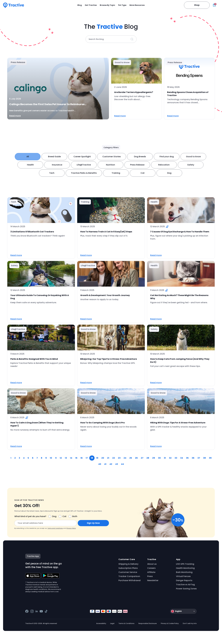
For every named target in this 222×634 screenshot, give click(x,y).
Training (116, 172)
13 (66, 457)
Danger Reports (184, 580)
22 (113, 457)
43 (116, 464)
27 (142, 457)
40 (99, 464)
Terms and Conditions (55, 528)
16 (81, 457)
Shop (197, 5)
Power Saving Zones (186, 588)
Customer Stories (111, 156)
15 (76, 457)
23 (119, 457)
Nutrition (110, 164)
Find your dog (167, 156)
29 (153, 457)
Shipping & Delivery (128, 564)
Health (30, 164)
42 (110, 464)
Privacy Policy (71, 528)
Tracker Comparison (129, 576)
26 (136, 457)
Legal (112, 623)
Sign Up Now (93, 523)
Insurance (57, 164)
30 (159, 457)
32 (170, 457)
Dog (169, 172)
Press (150, 576)
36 (193, 457)
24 (125, 457)
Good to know (193, 156)
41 (105, 464)
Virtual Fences (183, 576)
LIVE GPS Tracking (185, 564)
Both (74, 516)
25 (130, 457)
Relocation (164, 164)
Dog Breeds (140, 156)
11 (56, 457)
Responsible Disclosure (147, 623)
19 (97, 457)
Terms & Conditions (126, 623)
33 (176, 457)
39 (210, 457)
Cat (143, 172)
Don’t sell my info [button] (190, 623)
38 (204, 457)
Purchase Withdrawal (129, 580)
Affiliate (151, 572)
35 (187, 457)
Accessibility (101, 623)
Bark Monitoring (184, 572)
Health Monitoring (185, 568)
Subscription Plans (128, 568)
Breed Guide (54, 156)
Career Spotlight (82, 156)
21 (108, 457)
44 (122, 464)
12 (61, 457)
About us (152, 564)
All (27, 156)
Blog (79, 5)
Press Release (137, 164)
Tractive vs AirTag (185, 584)
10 (51, 457)
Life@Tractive (84, 164)
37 (198, 457)
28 (147, 457)
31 (165, 457)
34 (181, 457)
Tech (51, 172)
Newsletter (152, 580)
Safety (190, 164)
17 (87, 457)
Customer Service (127, 572)
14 (71, 457)
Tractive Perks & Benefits (84, 172)
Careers (151, 568)
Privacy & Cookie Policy (170, 623)
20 (102, 457)
